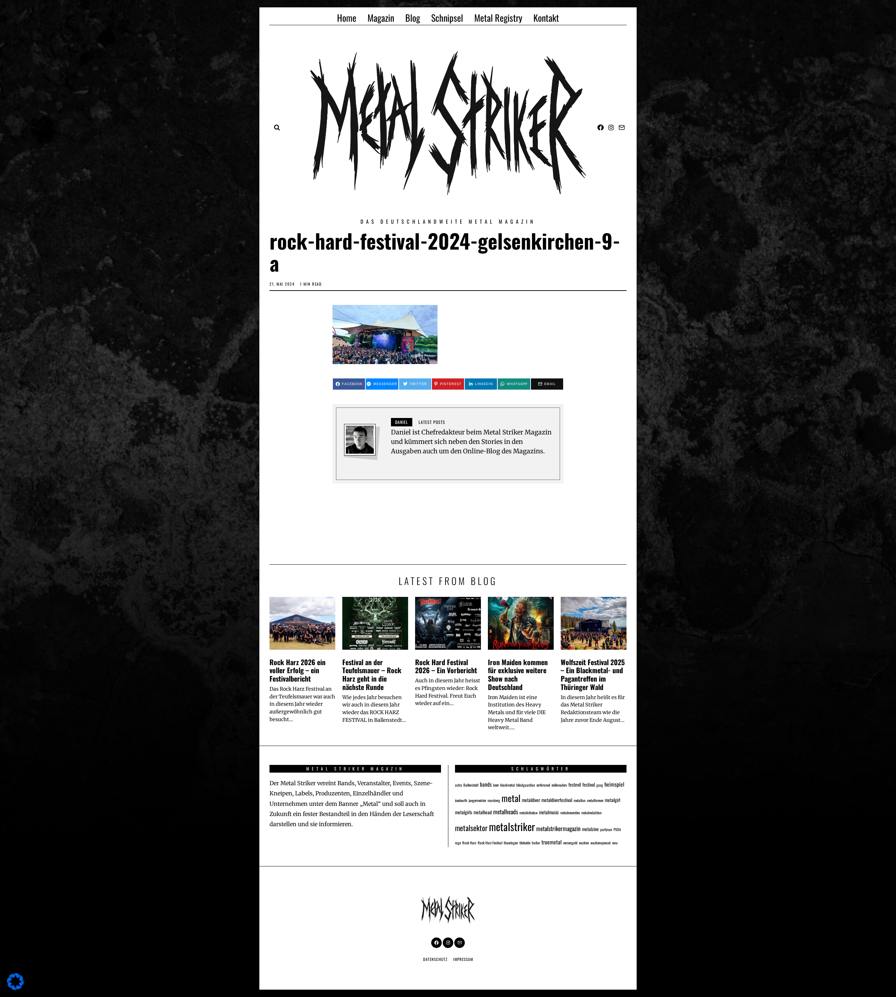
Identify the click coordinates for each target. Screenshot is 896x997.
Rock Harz (469, 842)
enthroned (543, 785)
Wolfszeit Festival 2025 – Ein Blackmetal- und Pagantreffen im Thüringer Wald (593, 674)
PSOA (617, 829)
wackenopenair (600, 842)
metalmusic (549, 812)
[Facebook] (601, 127)
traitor (536, 842)
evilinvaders (559, 785)
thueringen (511, 842)
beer (496, 785)
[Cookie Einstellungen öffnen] (15, 988)
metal (511, 797)
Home (346, 18)
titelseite (524, 842)
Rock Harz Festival (490, 842)
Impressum (463, 959)
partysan (606, 829)
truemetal (551, 842)
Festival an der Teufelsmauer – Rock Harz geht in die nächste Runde (371, 674)
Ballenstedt (470, 785)
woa (615, 842)
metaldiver (531, 799)
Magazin (381, 18)
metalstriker (512, 826)
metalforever (595, 800)
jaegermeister (477, 800)
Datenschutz (435, 959)
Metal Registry (498, 18)
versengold (570, 842)
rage (458, 842)
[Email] (621, 127)
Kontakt (546, 18)
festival (588, 784)
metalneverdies (570, 812)
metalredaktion (591, 812)
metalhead (483, 812)
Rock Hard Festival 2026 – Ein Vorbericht (446, 666)
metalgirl (612, 799)
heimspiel (614, 784)
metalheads (505, 811)
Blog (412, 18)
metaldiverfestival (556, 799)
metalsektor (471, 827)
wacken (584, 842)
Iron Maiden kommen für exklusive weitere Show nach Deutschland (518, 674)
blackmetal (507, 785)
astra (458, 785)
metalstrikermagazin (558, 828)
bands (486, 784)
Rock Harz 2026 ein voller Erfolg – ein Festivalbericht (298, 670)
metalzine (590, 828)
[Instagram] (611, 127)
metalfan (580, 800)
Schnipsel (447, 18)
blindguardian (525, 785)
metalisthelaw (528, 812)
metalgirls (463, 812)
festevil (574, 784)
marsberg (494, 800)
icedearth (461, 800)
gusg (599, 785)
